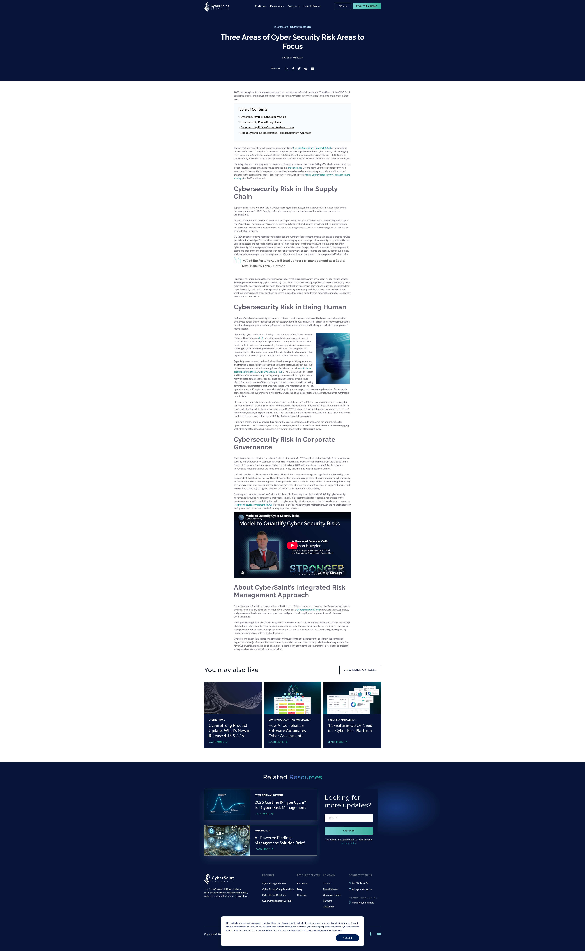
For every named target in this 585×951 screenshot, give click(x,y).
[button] (287, 69)
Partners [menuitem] (327, 900)
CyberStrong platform (308, 609)
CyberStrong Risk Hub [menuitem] (274, 894)
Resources (277, 6)
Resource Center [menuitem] (308, 875)
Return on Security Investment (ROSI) (253, 504)
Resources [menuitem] (302, 883)
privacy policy (349, 843)
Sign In (343, 6)
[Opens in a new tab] (287, 68)
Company (293, 6)
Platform (261, 6)
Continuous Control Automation (289, 720)
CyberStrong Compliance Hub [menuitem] (278, 889)
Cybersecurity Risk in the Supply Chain (263, 116)
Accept (347, 938)
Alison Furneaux (294, 57)
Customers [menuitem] (328, 906)
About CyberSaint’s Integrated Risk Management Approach (276, 132)
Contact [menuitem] (327, 883)
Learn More (216, 742)
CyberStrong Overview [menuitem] (274, 883)
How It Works (312, 6)
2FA (261, 337)
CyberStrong (217, 720)
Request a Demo (366, 6)
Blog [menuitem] (299, 889)
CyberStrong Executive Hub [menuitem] (277, 900)
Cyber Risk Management (342, 720)
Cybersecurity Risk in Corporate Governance (267, 127)
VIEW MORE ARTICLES (360, 669)
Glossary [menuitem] (301, 894)
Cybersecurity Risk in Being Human (261, 122)
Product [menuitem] (268, 875)
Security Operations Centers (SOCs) (312, 147)
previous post (295, 167)
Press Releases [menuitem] (330, 889)
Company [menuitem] (329, 875)
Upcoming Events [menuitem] (332, 894)
